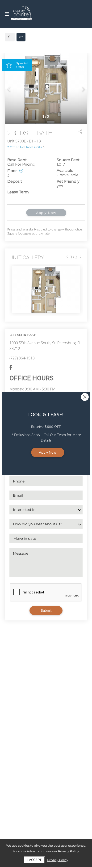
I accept (34, 860)
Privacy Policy (57, 860)
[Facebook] (11, 367)
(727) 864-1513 (22, 358)
